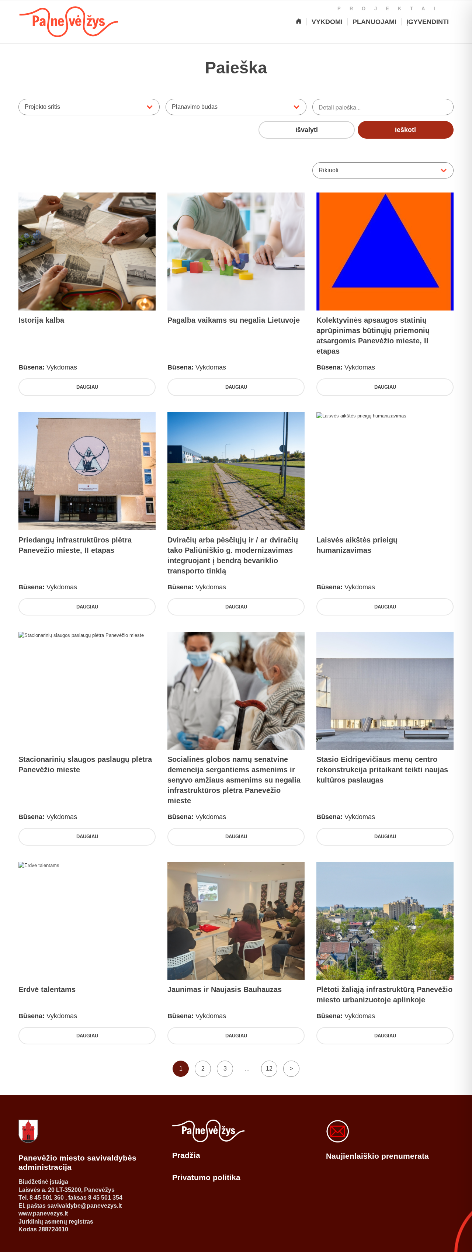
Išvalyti (306, 129)
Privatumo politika (206, 1177)
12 (269, 1068)
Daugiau (87, 387)
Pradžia (186, 1155)
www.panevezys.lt (43, 1213)
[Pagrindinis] (298, 21)
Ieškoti (405, 129)
